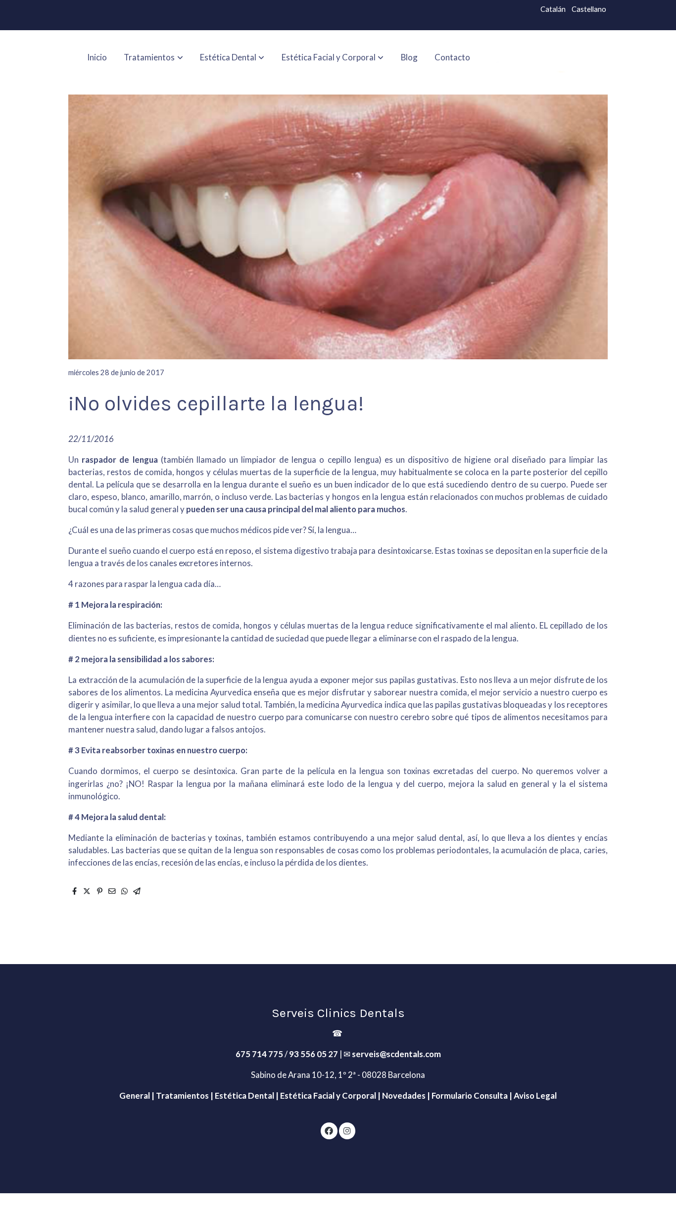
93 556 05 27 (313, 1054)
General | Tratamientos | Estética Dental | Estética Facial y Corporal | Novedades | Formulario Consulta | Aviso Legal (338, 1095)
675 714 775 (259, 1054)
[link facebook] (329, 1130)
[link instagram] (347, 1130)
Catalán (553, 9)
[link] (554, 57)
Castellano (589, 9)
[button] (154, 57)
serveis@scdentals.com (396, 1054)
